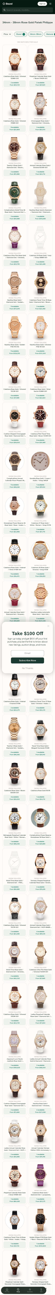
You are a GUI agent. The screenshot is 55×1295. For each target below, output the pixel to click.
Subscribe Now (27, 660)
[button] (27, 633)
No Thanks (27, 668)
